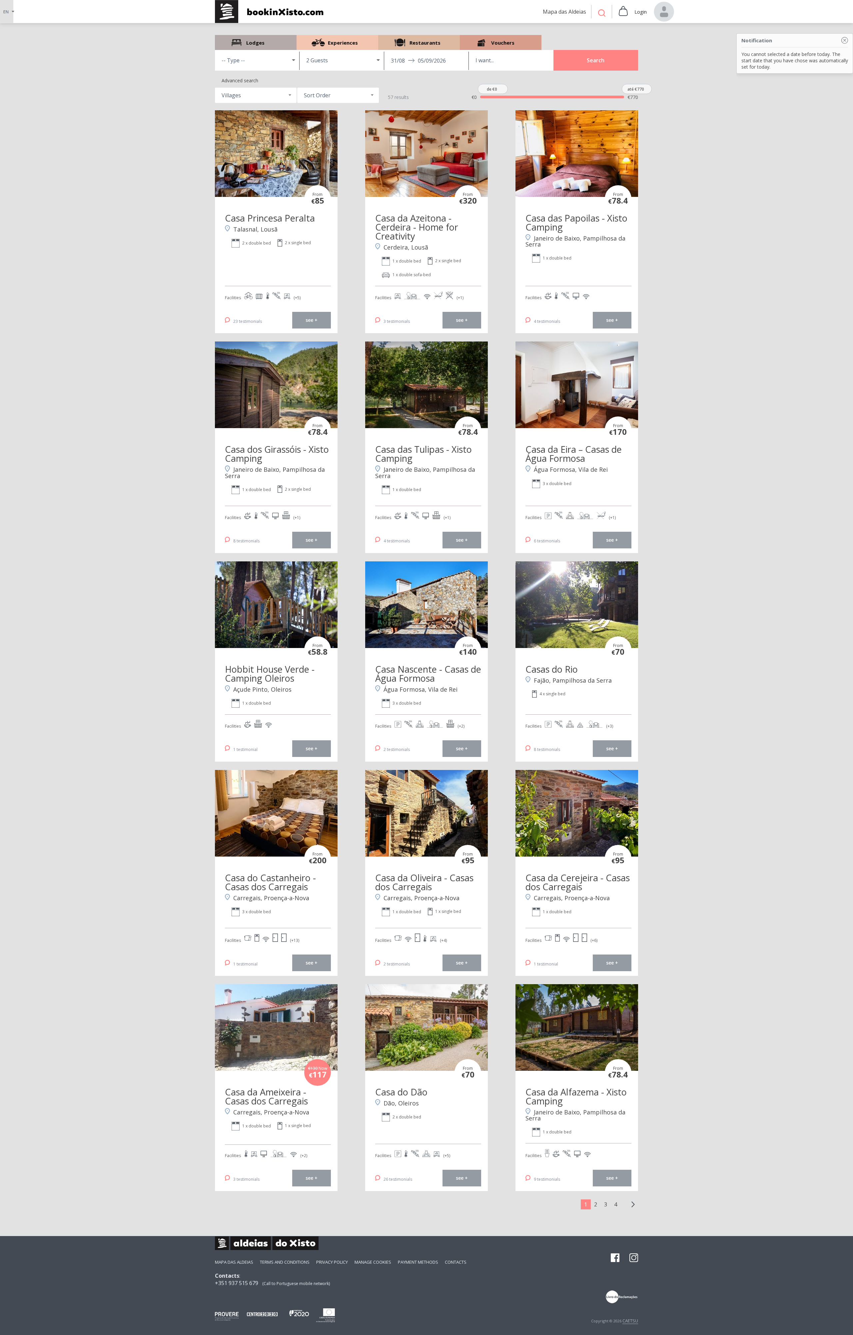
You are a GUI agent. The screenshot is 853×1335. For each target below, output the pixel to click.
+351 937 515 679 (236, 1283)
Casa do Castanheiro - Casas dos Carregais (270, 882)
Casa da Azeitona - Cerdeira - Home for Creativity (416, 227)
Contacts (455, 1262)
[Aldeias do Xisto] (273, 11)
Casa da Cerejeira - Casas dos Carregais (577, 882)
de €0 (492, 89)
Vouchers (500, 42)
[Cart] (623, 11)
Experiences (337, 42)
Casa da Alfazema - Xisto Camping (576, 1096)
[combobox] (256, 95)
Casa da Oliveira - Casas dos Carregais (424, 882)
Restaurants (419, 42)
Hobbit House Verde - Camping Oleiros (270, 673)
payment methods (418, 1262)
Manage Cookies (373, 1262)
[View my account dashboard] (664, 11)
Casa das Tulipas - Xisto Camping (423, 453)
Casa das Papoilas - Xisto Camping (576, 222)
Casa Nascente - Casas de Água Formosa (428, 673)
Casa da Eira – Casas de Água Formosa (573, 453)
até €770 (635, 89)
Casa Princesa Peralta (270, 218)
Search (595, 60)
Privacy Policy (332, 1262)
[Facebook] (615, 1258)
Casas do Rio (551, 669)
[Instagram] (633, 1258)
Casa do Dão (401, 1092)
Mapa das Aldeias (234, 1262)
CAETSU (630, 1321)
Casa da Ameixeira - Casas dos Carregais (266, 1096)
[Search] (601, 13)
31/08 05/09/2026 (418, 60)
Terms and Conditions (285, 1262)
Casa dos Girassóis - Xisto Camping (277, 453)
